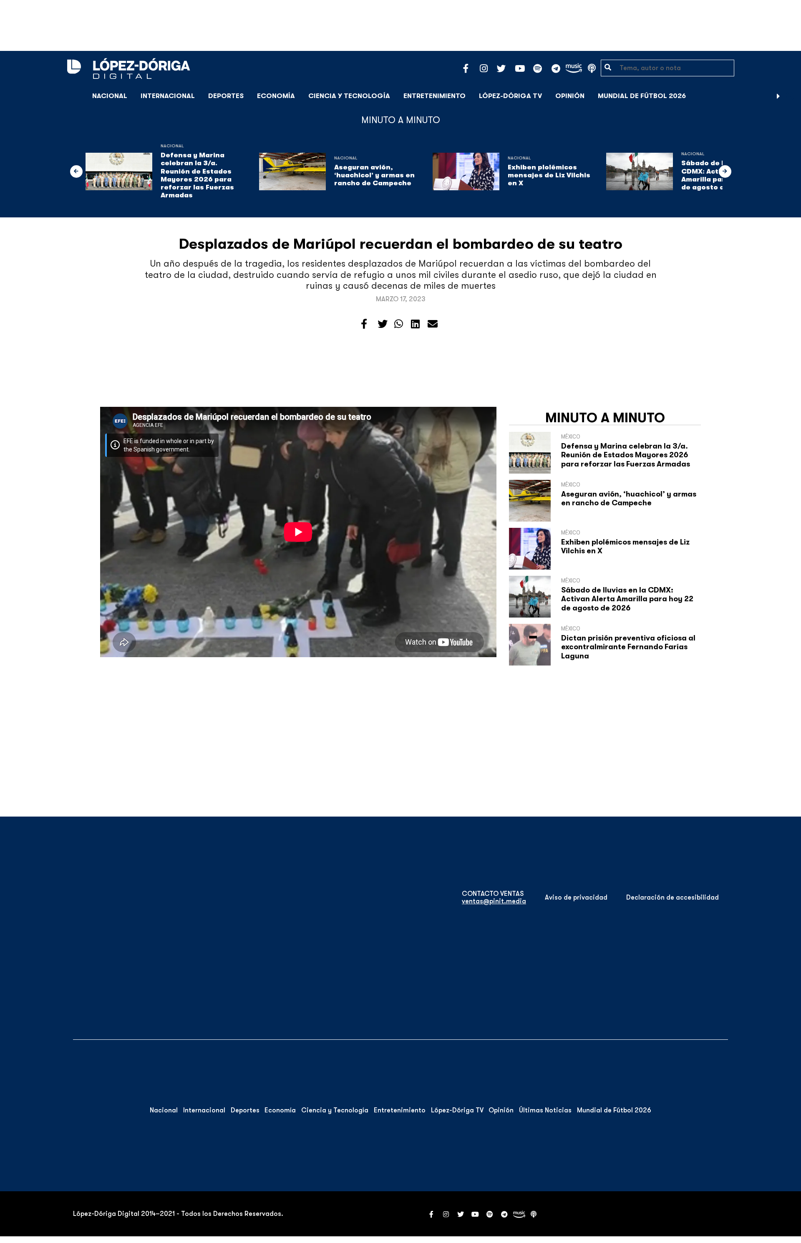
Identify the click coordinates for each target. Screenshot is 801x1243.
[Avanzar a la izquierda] (76, 171)
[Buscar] (790, 96)
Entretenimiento (434, 96)
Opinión (569, 96)
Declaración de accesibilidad (672, 897)
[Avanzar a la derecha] (778, 96)
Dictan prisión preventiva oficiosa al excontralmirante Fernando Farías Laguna (628, 647)
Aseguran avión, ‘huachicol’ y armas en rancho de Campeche (374, 175)
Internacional (168, 96)
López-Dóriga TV (510, 96)
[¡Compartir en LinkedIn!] (415, 324)
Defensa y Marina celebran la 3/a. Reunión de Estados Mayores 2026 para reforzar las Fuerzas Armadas (197, 175)
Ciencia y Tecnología (349, 96)
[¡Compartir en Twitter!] (383, 324)
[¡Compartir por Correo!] (433, 324)
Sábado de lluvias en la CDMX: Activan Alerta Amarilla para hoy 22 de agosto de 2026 (627, 599)
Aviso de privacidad (576, 897)
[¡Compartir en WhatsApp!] (398, 324)
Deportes (226, 96)
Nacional (109, 96)
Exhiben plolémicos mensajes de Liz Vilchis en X (549, 175)
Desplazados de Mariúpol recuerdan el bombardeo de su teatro (400, 243)
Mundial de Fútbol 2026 (642, 96)
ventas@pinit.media (494, 901)
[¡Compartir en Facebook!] (364, 324)
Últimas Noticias (545, 1110)
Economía (276, 96)
